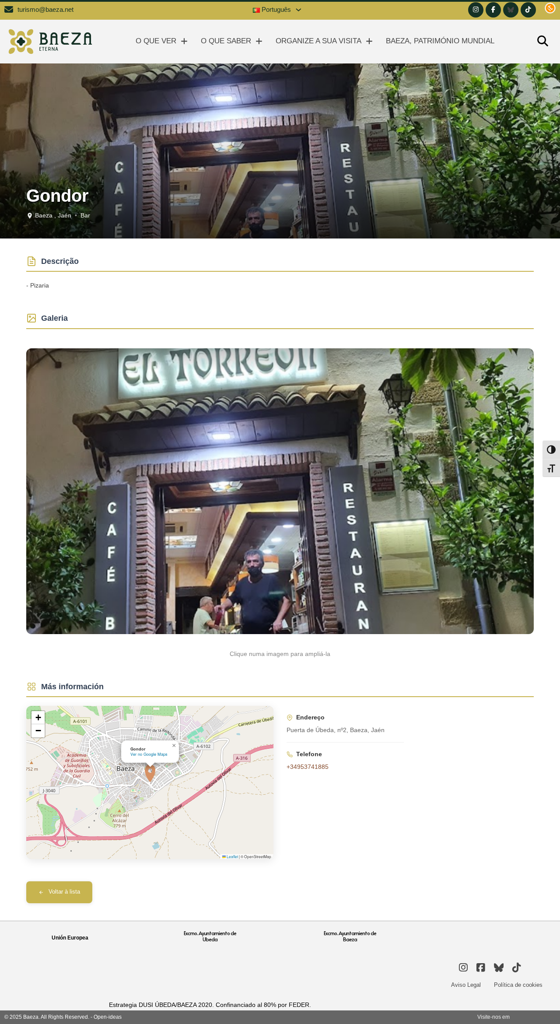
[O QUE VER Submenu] (184, 41)
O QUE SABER (226, 41)
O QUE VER (156, 41)
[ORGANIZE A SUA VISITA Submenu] (369, 41)
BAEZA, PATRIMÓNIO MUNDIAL (440, 41)
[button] (150, 773)
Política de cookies (518, 985)
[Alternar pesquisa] (542, 41)
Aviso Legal (466, 985)
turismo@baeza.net (46, 9)
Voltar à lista (64, 892)
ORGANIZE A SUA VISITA (318, 41)
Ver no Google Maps (149, 754)
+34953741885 (308, 766)
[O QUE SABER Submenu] (259, 41)
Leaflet (232, 856)
